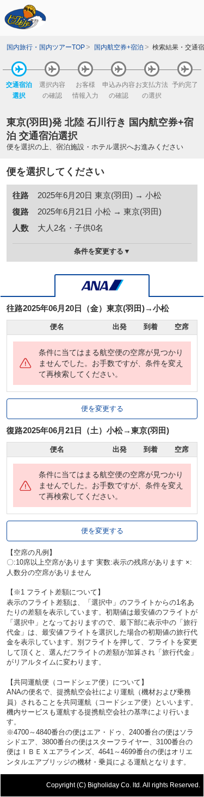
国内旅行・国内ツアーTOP (46, 46)
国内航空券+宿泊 (119, 46)
